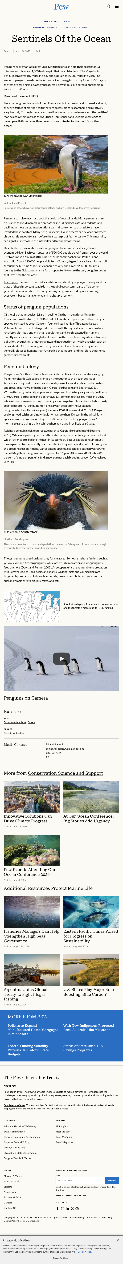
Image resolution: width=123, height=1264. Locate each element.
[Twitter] (72, 1208)
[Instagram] (63, 1209)
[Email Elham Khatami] (47, 757)
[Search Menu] (108, 6)
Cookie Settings (60, 1258)
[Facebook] (57, 1209)
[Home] (31, 1077)
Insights (60, 1120)
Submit (112, 1180)
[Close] (117, 1240)
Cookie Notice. (85, 1251)
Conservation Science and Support (65, 773)
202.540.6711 (53, 752)
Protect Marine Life (72, 888)
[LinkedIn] (68, 1209)
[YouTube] (77, 1209)
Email (58, 1175)
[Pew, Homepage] (61, 6)
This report (11, 282)
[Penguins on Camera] (61, 659)
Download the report (17, 96)
